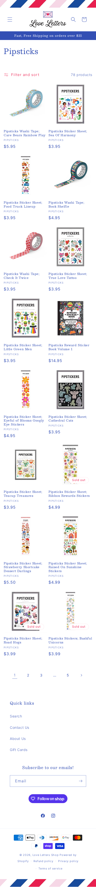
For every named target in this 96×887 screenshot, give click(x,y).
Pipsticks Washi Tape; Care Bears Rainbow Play (25, 133)
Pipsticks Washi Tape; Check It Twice (22, 276)
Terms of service (50, 868)
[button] (9, 19)
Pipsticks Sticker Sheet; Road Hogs (23, 640)
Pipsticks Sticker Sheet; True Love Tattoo (67, 276)
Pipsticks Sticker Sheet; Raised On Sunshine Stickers (67, 567)
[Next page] (81, 675)
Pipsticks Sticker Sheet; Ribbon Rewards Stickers (69, 494)
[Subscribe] (80, 781)
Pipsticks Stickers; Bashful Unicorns (70, 640)
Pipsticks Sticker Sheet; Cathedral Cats (67, 419)
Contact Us (19, 727)
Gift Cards (19, 750)
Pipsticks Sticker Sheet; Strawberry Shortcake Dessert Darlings (23, 567)
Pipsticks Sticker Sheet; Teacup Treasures (23, 494)
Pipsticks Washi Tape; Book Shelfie (66, 204)
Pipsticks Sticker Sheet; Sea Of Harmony (67, 133)
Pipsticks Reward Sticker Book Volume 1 (68, 347)
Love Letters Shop (45, 855)
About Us (18, 738)
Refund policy (43, 861)
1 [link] (15, 675)
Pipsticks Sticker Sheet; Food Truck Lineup (23, 204)
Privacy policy (68, 861)
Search (16, 716)
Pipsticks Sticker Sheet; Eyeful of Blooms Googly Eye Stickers (24, 420)
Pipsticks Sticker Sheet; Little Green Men (23, 347)
